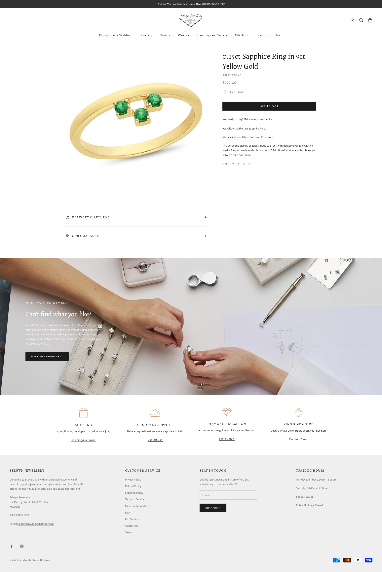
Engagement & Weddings (116, 35)
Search (129, 532)
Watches (183, 35)
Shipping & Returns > (83, 440)
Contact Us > (155, 440)
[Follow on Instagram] (22, 546)
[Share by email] (249, 163)
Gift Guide (242, 35)
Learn (279, 35)
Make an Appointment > (258, 119)
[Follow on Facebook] (12, 546)
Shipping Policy (134, 492)
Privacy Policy (133, 479)
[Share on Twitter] (238, 163)
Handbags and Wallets (212, 35)
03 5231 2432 (21, 515)
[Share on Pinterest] (244, 163)
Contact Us (131, 525)
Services (262, 35)
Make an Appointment (47, 356)
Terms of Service (134, 499)
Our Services (132, 519)
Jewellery (146, 35)
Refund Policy (133, 486)
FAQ (127, 512)
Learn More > (227, 439)
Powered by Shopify (42, 559)
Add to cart (269, 106)
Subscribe (212, 508)
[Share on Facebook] (233, 163)
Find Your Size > (298, 439)
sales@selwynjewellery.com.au (35, 523)
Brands (165, 35)
